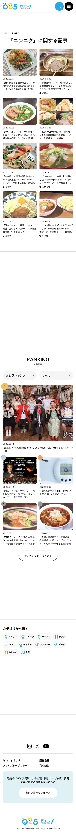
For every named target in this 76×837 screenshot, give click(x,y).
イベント (13, 636)
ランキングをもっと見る (38, 555)
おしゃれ (13, 652)
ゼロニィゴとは (11, 760)
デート (62, 644)
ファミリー (45, 644)
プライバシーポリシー (15, 765)
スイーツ (29, 636)
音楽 (27, 652)
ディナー (27, 644)
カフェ (12, 644)
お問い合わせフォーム (38, 792)
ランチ (62, 636)
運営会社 (44, 760)
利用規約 (44, 765)
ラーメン (46, 636)
